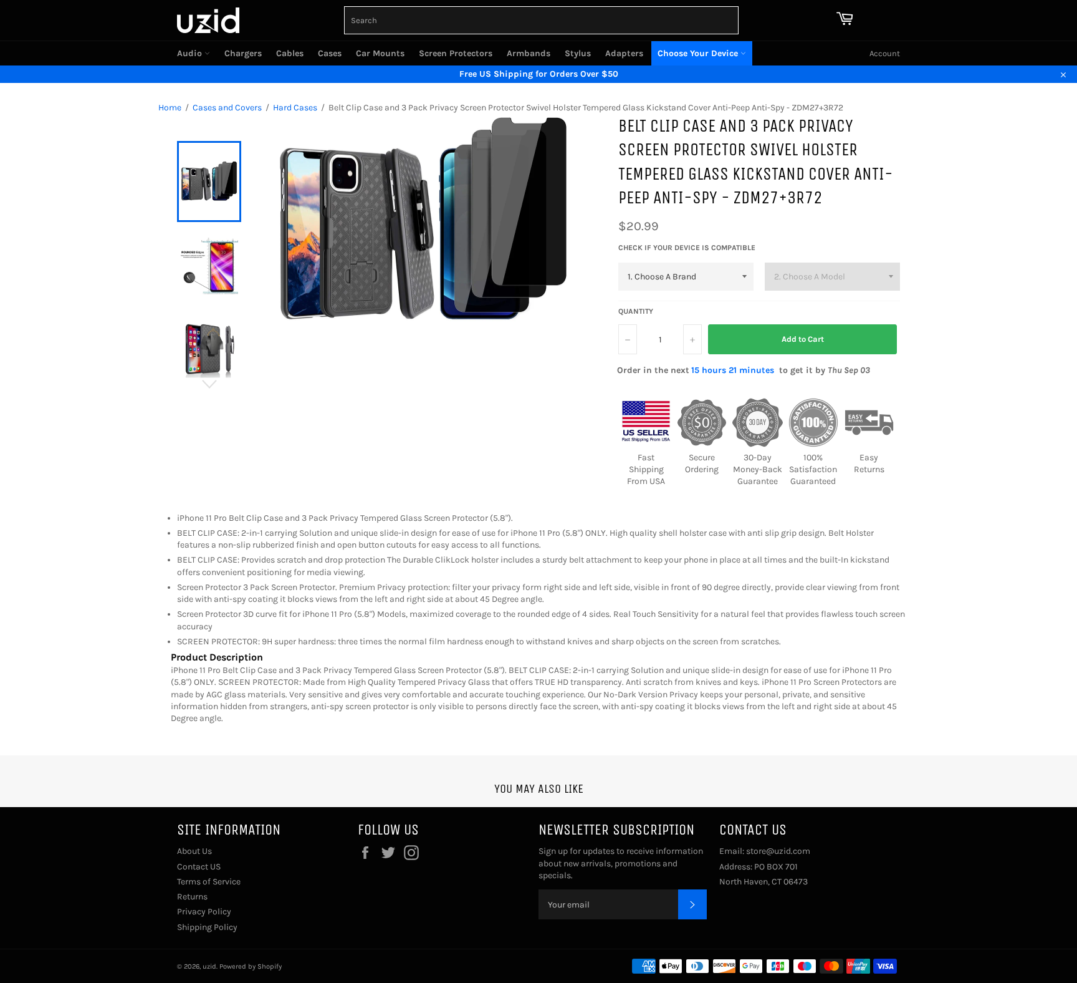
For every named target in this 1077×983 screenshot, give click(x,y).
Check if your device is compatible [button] (686, 247)
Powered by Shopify (250, 966)
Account (884, 53)
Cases (330, 53)
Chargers (243, 53)
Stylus (578, 53)
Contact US (199, 866)
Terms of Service (209, 881)
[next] (209, 384)
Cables (290, 53)
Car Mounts (380, 53)
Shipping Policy (207, 927)
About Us (194, 851)
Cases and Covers (227, 107)
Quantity (635, 311)
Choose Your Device (699, 53)
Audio (190, 53)
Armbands (528, 53)
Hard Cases (295, 107)
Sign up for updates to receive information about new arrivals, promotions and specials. (620, 863)
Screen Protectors (455, 53)
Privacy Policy (204, 911)
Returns (192, 896)
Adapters (624, 53)
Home (169, 107)
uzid (209, 966)
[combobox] (541, 20)
